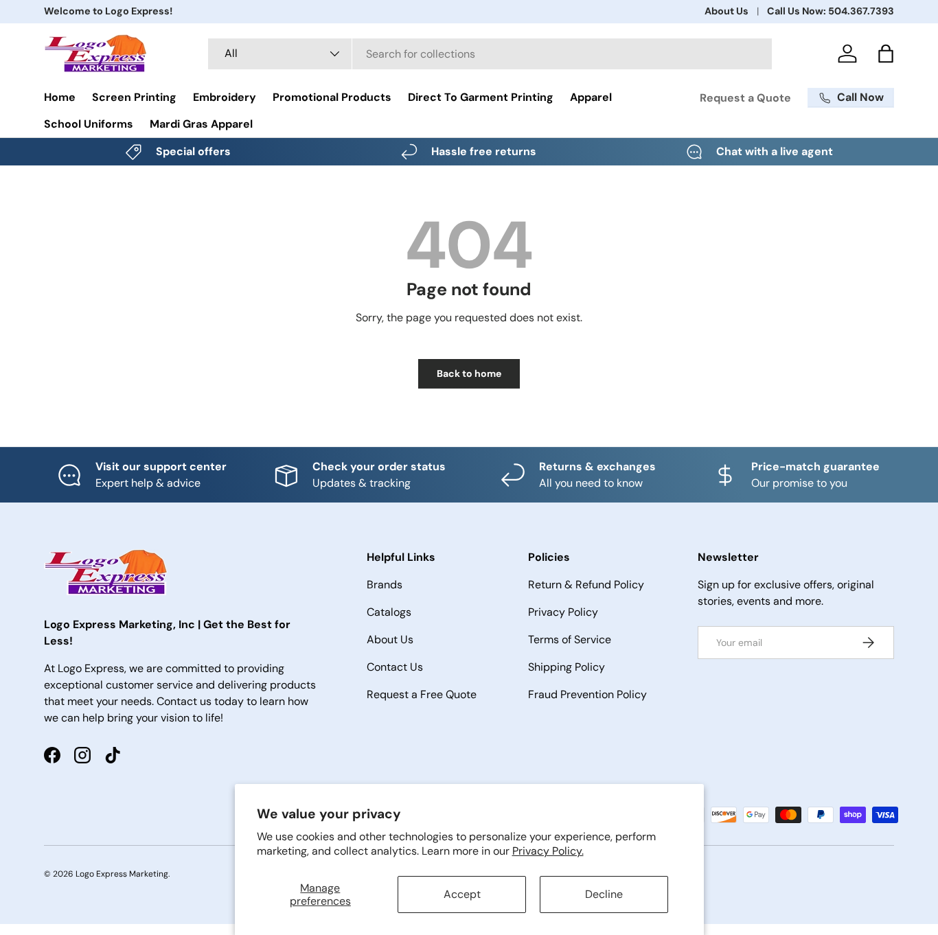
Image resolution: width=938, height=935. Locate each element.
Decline (604, 894)
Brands (384, 584)
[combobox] (490, 53)
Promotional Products (332, 97)
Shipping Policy (566, 667)
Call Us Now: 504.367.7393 (830, 11)
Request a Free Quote (422, 694)
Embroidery (224, 97)
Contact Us (395, 667)
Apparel (591, 97)
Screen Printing (134, 97)
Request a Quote (745, 98)
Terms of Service (569, 639)
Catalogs (389, 612)
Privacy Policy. (548, 851)
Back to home (469, 373)
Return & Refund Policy (586, 584)
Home (60, 97)
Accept (462, 894)
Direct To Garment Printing (480, 97)
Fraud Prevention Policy (587, 694)
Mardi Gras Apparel (201, 124)
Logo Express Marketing (122, 873)
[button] (886, 53)
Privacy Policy (563, 612)
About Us (726, 11)
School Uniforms (88, 124)
